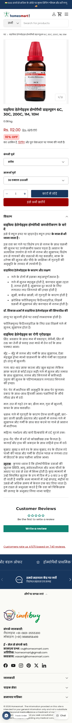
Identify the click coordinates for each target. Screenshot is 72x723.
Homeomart (17, 706)
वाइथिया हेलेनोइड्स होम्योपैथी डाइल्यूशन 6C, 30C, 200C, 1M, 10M (37, 35)
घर (4, 35)
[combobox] (36, 23)
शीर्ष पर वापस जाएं (34, 594)
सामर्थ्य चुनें (9, 172)
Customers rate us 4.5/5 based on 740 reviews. (34, 546)
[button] (60, 14)
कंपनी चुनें (8, 154)
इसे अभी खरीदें (36, 202)
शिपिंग (21, 142)
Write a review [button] (36, 529)
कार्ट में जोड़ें (49, 194)
